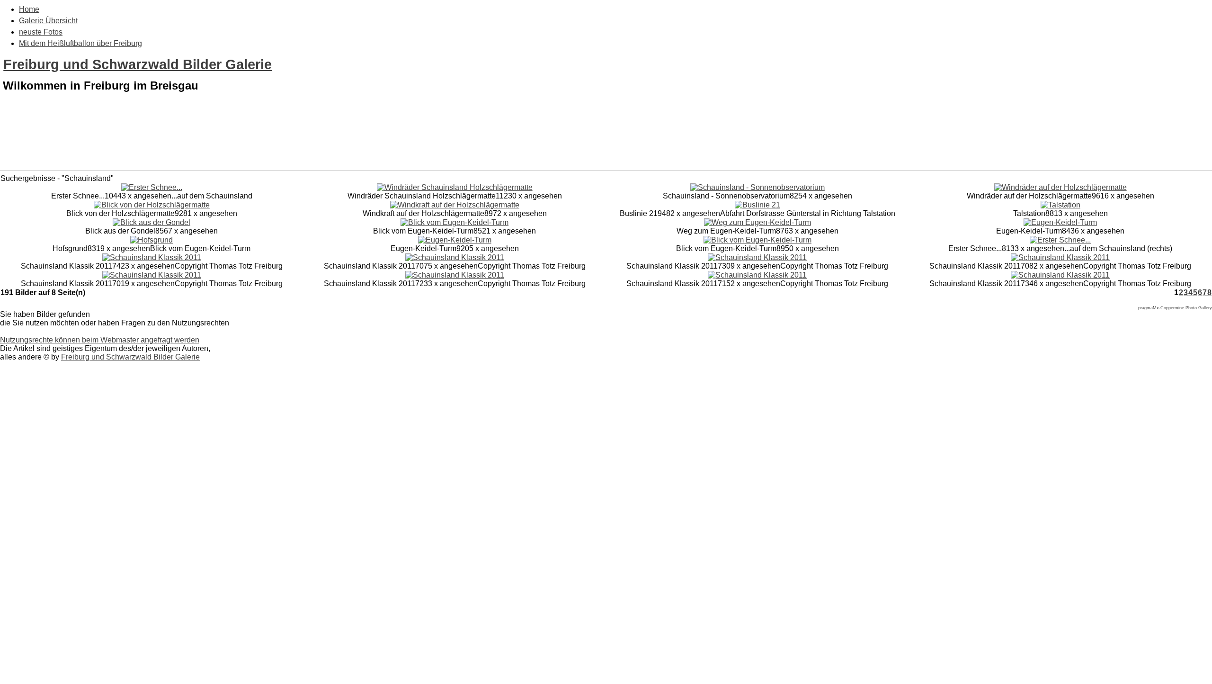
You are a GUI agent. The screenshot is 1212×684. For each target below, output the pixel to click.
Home (29, 9)
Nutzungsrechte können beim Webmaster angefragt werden (99, 340)
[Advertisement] (606, 146)
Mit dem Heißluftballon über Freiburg (80, 43)
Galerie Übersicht (48, 21)
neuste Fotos (40, 32)
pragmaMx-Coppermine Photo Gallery (1175, 308)
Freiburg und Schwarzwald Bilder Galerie (137, 64)
